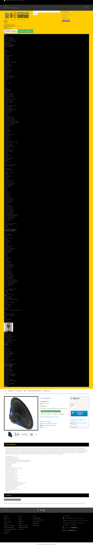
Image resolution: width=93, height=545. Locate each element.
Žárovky (5, 346)
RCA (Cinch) (6, 51)
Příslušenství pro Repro (9, 165)
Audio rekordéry (7, 161)
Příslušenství (7, 220)
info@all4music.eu (72, 530)
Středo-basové (7, 186)
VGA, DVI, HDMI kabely (9, 370)
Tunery (5, 139)
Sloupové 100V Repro (8, 206)
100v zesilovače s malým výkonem (11, 121)
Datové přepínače (7, 371)
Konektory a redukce (8, 77)
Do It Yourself (7, 306)
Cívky (5, 167)
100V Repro (6, 203)
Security (5, 332)
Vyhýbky (6, 226)
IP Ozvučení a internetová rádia (10, 142)
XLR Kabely (6, 58)
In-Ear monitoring (7, 155)
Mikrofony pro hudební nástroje (10, 109)
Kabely (5, 54)
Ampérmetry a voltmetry (9, 315)
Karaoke (5, 303)
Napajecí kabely (7, 64)
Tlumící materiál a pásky (9, 228)
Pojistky (5, 312)
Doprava (20, 523)
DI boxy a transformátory (9, 146)
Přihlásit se (6, 5)
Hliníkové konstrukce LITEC (10, 363)
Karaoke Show (26, 503)
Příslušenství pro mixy (9, 134)
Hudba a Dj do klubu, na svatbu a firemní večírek (59, 503)
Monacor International (9, 527)
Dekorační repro (7, 205)
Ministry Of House (11, 503)
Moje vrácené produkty (38, 519)
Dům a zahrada (7, 521)
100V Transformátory (8, 169)
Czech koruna (86, 8)
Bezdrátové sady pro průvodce (10, 98)
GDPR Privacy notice (23, 527)
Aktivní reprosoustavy (8, 201)
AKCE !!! (6, 386)
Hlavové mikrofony (8, 108)
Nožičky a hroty (7, 176)
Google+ (55, 414)
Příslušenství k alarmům (9, 336)
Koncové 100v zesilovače (9, 119)
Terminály (6, 173)
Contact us (6, 6)
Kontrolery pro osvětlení (9, 353)
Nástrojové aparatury (8, 298)
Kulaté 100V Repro (8, 207)
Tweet (43, 414)
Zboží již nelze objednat (9, 525)
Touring (5, 163)
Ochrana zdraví (7, 341)
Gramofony (6, 113)
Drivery (5, 190)
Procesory (6, 152)
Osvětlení (6, 344)
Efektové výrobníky (8, 354)
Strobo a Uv (6, 348)
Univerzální (6, 194)
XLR (5, 49)
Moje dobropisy (36, 521)
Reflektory (6, 358)
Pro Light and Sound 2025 (10, 529)
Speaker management (8, 150)
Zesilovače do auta (8, 37)
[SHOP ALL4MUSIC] (17, 15)
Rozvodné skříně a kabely (9, 76)
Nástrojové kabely (8, 66)
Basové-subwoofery (8, 185)
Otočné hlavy (7, 350)
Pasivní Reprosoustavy (9, 199)
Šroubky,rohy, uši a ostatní (9, 182)
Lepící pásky (6, 382)
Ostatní (5, 53)
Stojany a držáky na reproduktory (11, 215)
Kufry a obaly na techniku (9, 217)
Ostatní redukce (7, 83)
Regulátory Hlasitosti (8, 172)
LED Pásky (6, 357)
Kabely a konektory (8, 366)
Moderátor (37, 503)
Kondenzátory (7, 175)
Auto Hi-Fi (6, 36)
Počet (72, 405)
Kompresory (6, 148)
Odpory (5, 171)
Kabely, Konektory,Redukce (10, 45)
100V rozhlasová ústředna (9, 123)
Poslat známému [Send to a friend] (50, 416)
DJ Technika (6, 143)
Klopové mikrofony (8, 106)
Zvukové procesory (8, 144)
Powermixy (6, 133)
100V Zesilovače (7, 116)
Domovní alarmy (7, 333)
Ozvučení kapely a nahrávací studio (77, 503)
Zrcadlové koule (7, 361)
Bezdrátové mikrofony (8, 93)
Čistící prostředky (7, 319)
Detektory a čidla (7, 337)
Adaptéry (6, 67)
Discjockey (46, 503)
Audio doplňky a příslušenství (10, 214)
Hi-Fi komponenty (7, 112)
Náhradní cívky (7, 192)
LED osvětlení (7, 345)
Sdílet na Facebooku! (46, 421)
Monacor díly (6, 307)
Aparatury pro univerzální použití (11, 299)
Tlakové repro (7, 197)
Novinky (20, 519)
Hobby (5, 295)
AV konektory (7, 72)
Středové (6, 188)
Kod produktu (43, 401)
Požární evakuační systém (9, 340)
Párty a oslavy (7, 321)
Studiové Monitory (8, 202)
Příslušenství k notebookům (10, 374)
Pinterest (62, 414)
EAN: (41, 403)
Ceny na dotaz (7, 531)
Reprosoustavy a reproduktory (10, 164)
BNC (5, 81)
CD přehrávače (7, 138)
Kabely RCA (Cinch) (8, 55)
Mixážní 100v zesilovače (9, 118)
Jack (5, 47)
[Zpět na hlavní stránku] (5, 391)
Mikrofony (6, 92)
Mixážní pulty (7, 126)
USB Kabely (6, 63)
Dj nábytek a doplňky (8, 224)
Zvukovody (6, 227)
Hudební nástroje (7, 297)
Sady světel (6, 362)
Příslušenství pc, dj (8, 373)
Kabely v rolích (7, 68)
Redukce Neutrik (7, 89)
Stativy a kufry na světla (9, 359)
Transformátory (7, 168)
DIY (5, 311)
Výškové (6, 189)
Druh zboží (42, 406)
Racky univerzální (8, 219)
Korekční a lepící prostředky (10, 380)
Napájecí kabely (7, 369)
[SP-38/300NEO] (10, 434)
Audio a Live (6, 129)
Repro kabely (7, 59)
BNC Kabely (6, 60)
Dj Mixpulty (6, 127)
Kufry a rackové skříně (9, 218)
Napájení (6, 88)
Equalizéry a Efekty (8, 151)
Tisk (43, 427)
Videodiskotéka (19, 503)
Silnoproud (6, 74)
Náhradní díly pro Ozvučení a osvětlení (12, 310)
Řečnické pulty (7, 97)
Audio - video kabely (8, 367)
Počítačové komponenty (9, 383)
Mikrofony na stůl (7, 102)
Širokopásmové (7, 193)
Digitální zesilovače (8, 125)
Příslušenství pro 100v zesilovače (11, 122)
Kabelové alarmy (7, 334)
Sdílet (49, 414)
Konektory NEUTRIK (8, 46)
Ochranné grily (7, 181)
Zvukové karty (7, 384)
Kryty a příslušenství (8, 110)
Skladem (6, 533)
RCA (5, 84)
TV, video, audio (18, 390)
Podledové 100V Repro (9, 209)
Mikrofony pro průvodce (9, 96)
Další (36, 434)
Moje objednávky (37, 518)
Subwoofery (6, 137)
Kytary (5, 300)
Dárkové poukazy (7, 304)
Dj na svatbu (31, 503)
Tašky (5, 222)
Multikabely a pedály (8, 70)
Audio (5, 34)
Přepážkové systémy (8, 95)
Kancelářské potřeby (8, 379)
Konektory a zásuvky (8, 75)
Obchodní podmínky (23, 525)
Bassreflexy (6, 177)
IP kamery (6, 378)
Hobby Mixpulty (7, 135)
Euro (84, 9)
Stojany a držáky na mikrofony (10, 223)
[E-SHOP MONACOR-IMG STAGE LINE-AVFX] (46, 2)
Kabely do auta (7, 42)
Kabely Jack (6, 56)
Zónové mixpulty (7, 130)
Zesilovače (6, 114)
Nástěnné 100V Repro (8, 211)
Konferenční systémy (8, 100)
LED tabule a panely (8, 352)
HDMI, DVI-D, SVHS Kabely (10, 62)
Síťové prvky (6, 376)
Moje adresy (36, 523)
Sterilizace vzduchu (8, 342)
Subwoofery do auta (8, 43)
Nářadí (5, 316)
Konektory (6, 178)
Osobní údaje (36, 525)
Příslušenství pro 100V (9, 184)
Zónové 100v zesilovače (9, 117)
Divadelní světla (7, 349)
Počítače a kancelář (8, 365)
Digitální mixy (7, 131)
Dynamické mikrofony (8, 101)
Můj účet (35, 516)
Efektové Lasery (7, 355)
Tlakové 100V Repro (8, 213)
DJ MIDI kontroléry (8, 140)
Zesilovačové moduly (8, 180)
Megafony (6, 156)
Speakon (6, 50)
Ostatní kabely (7, 71)
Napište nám (21, 521)
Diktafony (6, 160)
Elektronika (10, 390)
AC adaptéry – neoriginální (9, 375)
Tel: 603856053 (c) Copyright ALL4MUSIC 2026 (46, 544)
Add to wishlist (74, 427)
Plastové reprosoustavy (9, 198)
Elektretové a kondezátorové (10, 105)
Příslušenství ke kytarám (9, 302)
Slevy (20, 518)
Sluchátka (6, 154)
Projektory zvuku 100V (9, 210)
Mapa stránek (21, 529)
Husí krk (6, 104)
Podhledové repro (7, 196)
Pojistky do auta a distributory (10, 41)
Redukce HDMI (7, 91)
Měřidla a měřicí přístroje (9, 314)
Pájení (5, 318)
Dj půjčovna (41, 503)
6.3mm (5, 80)
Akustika (6, 320)
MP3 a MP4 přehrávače (9, 157)
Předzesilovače (7, 147)
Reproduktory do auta (8, 38)
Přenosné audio (7, 159)
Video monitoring (7, 338)
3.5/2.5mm (6, 79)
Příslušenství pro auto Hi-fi (9, 39)
